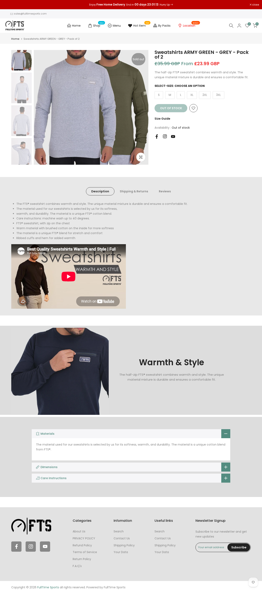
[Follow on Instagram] (165, 136)
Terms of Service (85, 552)
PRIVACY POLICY (84, 538)
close (8, 4)
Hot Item (141, 25)
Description (100, 191)
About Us (79, 531)
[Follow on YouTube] (173, 136)
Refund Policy (82, 545)
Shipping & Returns (134, 191)
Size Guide (162, 119)
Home (76, 26)
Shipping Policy (124, 545)
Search (119, 531)
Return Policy (82, 559)
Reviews (165, 191)
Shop (98, 25)
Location (191, 25)
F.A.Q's (77, 566)
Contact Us (122, 538)
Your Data (121, 552)
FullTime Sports (114, 587)
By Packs (164, 26)
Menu (117, 26)
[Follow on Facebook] (157, 136)
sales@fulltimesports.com (30, 13)
